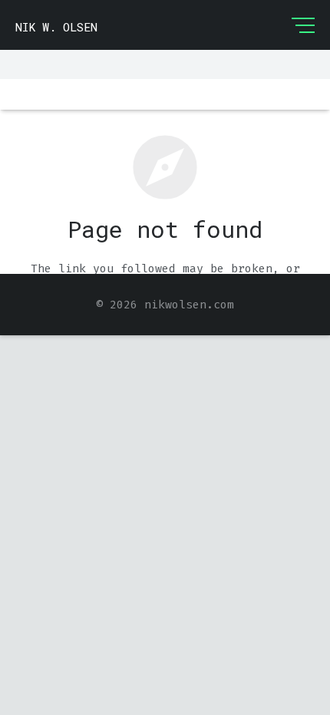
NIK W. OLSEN (56, 27)
